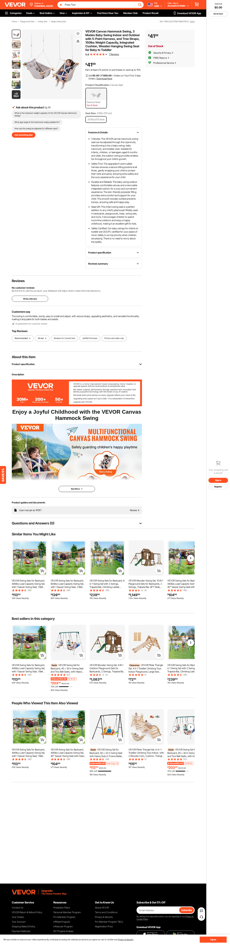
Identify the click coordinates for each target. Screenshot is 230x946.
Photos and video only (114, 338)
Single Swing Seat (58, 21)
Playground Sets (27, 21)
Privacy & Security (104, 917)
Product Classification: (97, 84)
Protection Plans (61, 907)
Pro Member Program (64, 917)
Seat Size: (90, 113)
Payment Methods (21, 931)
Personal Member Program (67, 912)
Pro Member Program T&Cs (109, 921)
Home (14, 21)
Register (218, 486)
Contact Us (17, 907)
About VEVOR (102, 907)
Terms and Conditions (106, 912)
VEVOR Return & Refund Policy (27, 912)
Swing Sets (42, 21)
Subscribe (186, 910)
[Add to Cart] (42, 571)
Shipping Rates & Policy (23, 926)
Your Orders (18, 917)
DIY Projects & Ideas (63, 931)
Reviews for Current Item (64, 338)
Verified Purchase (89, 338)
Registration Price (104, 926)
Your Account (18, 921)
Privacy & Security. (126, 939)
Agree (213, 939)
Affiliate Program (61, 921)
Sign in (218, 480)
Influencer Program (63, 926)
